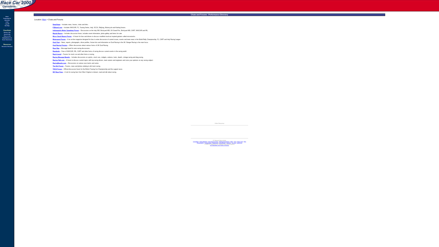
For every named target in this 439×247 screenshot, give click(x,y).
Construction (208, 143)
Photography (200, 143)
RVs (245, 141)
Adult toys (239, 143)
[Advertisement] (237, 6)
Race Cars (240, 141)
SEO (231, 141)
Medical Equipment (224, 141)
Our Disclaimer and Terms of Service (219, 145)
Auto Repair (222, 143)
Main (44, 20)
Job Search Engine (213, 141)
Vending (228, 143)
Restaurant (215, 143)
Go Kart (234, 143)
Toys (235, 141)
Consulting (196, 141)
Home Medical (203, 141)
